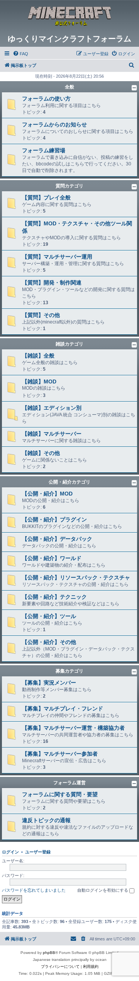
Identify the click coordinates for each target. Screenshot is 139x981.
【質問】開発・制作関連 (51, 282)
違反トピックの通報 (46, 820)
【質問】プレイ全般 (46, 197)
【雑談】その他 (41, 453)
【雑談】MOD (39, 381)
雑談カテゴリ (69, 344)
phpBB (49, 952)
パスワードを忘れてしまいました (34, 890)
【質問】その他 (41, 315)
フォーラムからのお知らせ (54, 124)
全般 (69, 87)
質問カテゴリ (69, 186)
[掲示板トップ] (69, 17)
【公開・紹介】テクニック (54, 597)
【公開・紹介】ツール (49, 616)
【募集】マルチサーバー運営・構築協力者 (73, 728)
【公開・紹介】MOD (47, 493)
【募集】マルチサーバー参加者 (60, 754)
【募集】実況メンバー (49, 683)
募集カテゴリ (69, 671)
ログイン (10, 852)
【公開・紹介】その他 (49, 642)
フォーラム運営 (69, 782)
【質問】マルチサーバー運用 (57, 257)
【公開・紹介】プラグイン (54, 519)
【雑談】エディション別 (51, 408)
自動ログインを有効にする (103, 890)
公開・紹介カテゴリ (69, 482)
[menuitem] (20, 53)
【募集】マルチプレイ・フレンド (62, 708)
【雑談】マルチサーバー (51, 434)
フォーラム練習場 (43, 150)
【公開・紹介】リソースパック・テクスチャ (76, 577)
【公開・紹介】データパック (57, 539)
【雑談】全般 (38, 356)
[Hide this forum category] (134, 88)
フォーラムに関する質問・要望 (60, 794)
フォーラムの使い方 (46, 98)
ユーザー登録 (38, 852)
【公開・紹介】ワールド (51, 558)
